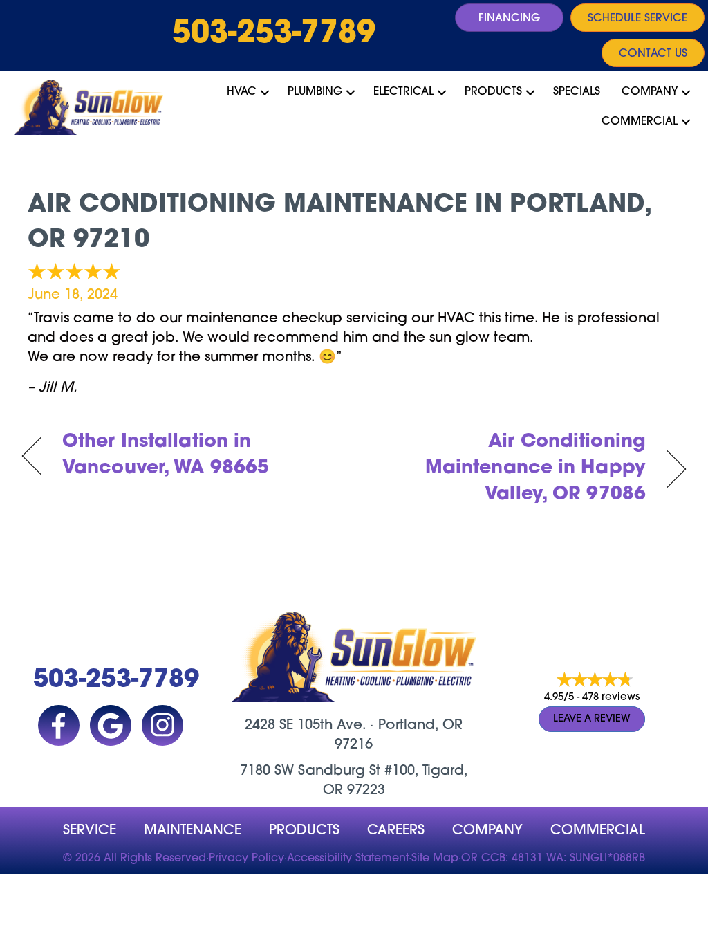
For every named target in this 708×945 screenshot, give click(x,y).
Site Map (434, 858)
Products (493, 92)
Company (650, 92)
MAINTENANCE (192, 831)
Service (89, 831)
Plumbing (315, 92)
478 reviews (611, 697)
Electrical (403, 92)
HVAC (242, 92)
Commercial (640, 121)
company (487, 831)
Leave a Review (592, 719)
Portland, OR (420, 726)
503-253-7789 (273, 34)
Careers (396, 831)
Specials (576, 92)
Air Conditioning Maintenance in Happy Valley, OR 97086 (509, 468)
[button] (265, 92)
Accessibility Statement (348, 858)
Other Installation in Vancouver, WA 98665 (165, 455)
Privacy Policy (246, 858)
